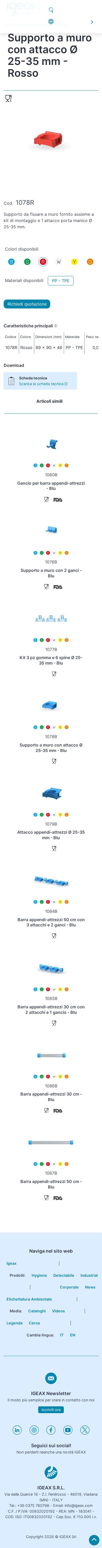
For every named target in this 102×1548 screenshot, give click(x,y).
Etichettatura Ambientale (29, 1299)
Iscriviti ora (51, 1410)
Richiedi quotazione (27, 304)
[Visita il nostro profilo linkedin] (17, 1433)
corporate (49, 5)
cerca (34, 1323)
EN (72, 1335)
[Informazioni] (55, 325)
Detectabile (63, 1275)
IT (62, 1335)
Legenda (14, 1323)
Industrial (89, 1275)
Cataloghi (37, 1311)
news (51, 15)
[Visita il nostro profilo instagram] (34, 1433)
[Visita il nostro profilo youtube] (67, 1433)
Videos (58, 1311)
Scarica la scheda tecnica (41, 384)
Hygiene (39, 1275)
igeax (11, 1263)
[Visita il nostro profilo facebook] (50, 1433)
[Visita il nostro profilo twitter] (84, 1433)
